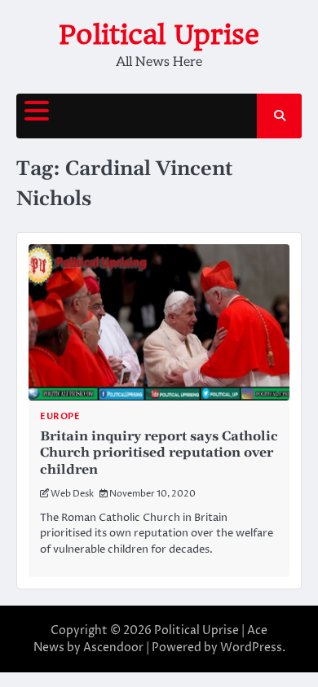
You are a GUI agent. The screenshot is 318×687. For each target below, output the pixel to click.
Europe (60, 416)
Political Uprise (159, 34)
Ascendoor (113, 647)
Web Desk (72, 494)
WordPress (251, 647)
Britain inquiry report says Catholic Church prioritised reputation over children (159, 453)
